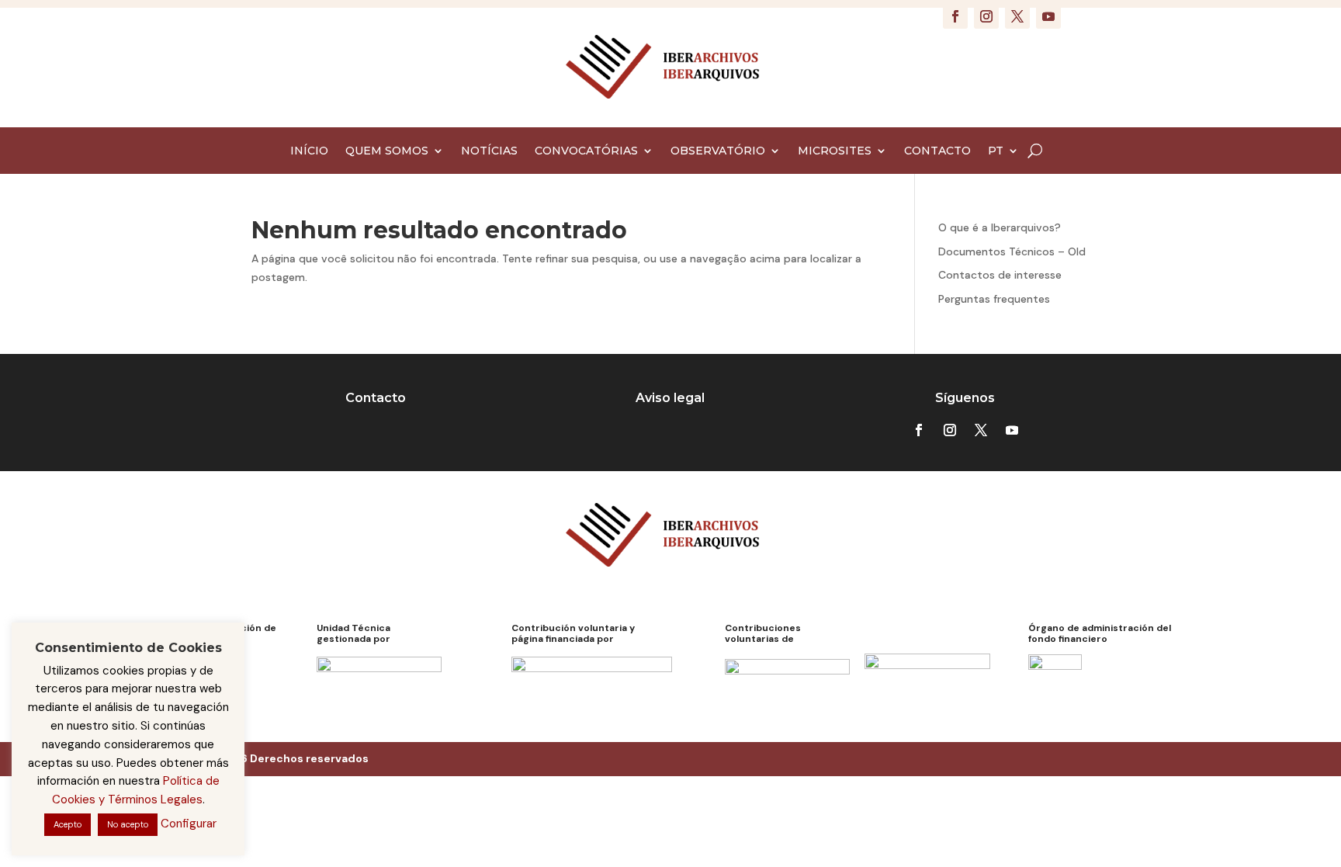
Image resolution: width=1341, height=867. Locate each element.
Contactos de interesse (1000, 275)
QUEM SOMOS (386, 151)
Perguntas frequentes (994, 299)
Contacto (375, 397)
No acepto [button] (127, 824)
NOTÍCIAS (489, 151)
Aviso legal (670, 397)
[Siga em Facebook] (955, 16)
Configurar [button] (189, 823)
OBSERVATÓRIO (717, 151)
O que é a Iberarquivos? (999, 227)
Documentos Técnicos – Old (1012, 251)
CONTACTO (937, 151)
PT (995, 151)
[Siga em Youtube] (1048, 16)
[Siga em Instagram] (986, 16)
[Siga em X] (1017, 16)
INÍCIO (309, 151)
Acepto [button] (67, 824)
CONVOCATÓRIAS (586, 151)
